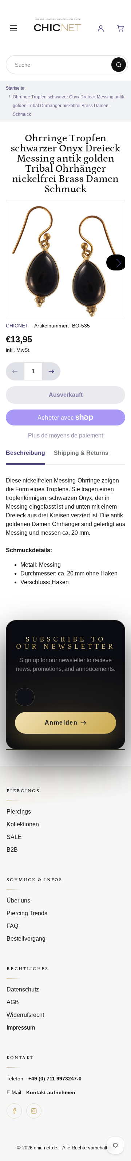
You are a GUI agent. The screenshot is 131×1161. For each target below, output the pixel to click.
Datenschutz (23, 989)
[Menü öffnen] (13, 28)
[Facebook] (14, 1111)
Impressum (21, 1027)
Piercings (19, 811)
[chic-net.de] (57, 27)
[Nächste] (116, 262)
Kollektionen (23, 824)
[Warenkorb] (120, 28)
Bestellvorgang (26, 939)
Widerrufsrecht (25, 1015)
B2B (12, 850)
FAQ (12, 926)
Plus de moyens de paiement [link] (65, 435)
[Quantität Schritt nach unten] (15, 371)
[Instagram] (33, 1111)
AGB (13, 1002)
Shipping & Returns (81, 453)
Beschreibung (25, 453)
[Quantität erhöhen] (51, 371)
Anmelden (61, 723)
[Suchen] (118, 64)
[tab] (30, 455)
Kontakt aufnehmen (50, 1092)
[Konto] (100, 28)
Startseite (15, 88)
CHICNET (17, 326)
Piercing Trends (27, 913)
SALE (14, 837)
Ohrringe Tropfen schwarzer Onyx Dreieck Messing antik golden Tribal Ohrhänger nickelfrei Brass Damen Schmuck (68, 105)
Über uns (18, 900)
